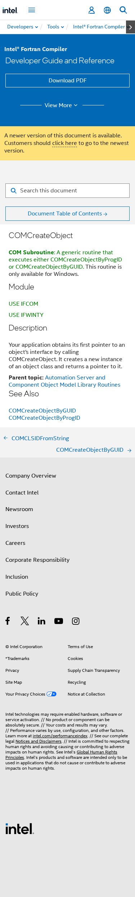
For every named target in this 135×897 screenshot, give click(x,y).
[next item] (130, 27)
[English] (107, 10)
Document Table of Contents (65, 213)
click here (64, 143)
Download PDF (68, 80)
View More (58, 105)
